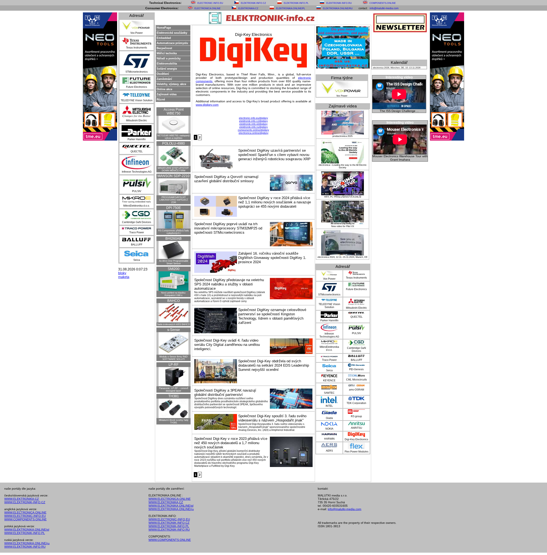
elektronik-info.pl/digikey (253, 124)
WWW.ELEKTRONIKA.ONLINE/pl (26, 529)
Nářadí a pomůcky (169, 58)
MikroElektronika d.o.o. (136, 205)
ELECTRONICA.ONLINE (207, 8)
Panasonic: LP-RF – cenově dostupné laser (173, 389)
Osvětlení (163, 73)
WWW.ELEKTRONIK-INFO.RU (25, 546)
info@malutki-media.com (384, 8)
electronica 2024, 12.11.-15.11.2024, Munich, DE (343, 257)
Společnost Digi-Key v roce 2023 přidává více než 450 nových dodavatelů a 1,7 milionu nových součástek (230, 443)
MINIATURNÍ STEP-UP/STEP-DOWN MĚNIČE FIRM (173, 169)
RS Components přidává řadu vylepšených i (173, 231)
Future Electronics (136, 86)
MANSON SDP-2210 (173, 176)
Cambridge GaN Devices (136, 222)
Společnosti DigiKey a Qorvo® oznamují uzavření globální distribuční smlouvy (226, 179)
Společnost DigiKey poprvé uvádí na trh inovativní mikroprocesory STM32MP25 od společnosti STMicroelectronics (228, 228)
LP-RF (174, 364)
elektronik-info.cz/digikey (253, 121)
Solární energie (167, 68)
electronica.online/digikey (253, 133)
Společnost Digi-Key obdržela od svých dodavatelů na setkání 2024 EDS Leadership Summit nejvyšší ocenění (273, 365)
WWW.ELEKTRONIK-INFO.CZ (24, 502)
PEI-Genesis (356, 369)
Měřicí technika (167, 53)
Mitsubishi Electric (136, 120)
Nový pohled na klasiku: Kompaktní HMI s (173, 294)
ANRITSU (356, 427)
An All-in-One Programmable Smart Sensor (173, 262)
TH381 (173, 396)
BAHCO (173, 300)
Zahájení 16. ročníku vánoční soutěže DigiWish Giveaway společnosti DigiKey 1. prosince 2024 (272, 257)
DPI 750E (173, 208)
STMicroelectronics (136, 71)
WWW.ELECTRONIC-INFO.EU (25, 516)
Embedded (164, 38)
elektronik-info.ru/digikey (253, 127)
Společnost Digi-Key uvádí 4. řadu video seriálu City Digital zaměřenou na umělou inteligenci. (227, 344)
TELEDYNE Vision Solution (137, 100)
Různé (161, 99)
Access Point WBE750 (174, 111)
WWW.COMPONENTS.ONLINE (25, 519)
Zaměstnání (164, 79)
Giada (329, 418)
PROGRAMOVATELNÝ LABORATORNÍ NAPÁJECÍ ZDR (173, 200)
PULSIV (136, 191)
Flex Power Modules (356, 451)
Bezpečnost (164, 48)
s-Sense (173, 330)
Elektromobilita (167, 63)
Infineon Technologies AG (136, 171)
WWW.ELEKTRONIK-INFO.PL (24, 533)
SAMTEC (329, 392)
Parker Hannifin (137, 139)
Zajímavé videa (166, 94)
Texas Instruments (136, 47)
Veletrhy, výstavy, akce (171, 84)
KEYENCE (329, 380)
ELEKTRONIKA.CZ (248, 8)
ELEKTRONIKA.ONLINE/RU (338, 8)
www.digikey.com (207, 104)
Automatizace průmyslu (172, 43)
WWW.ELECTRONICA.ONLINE (25, 512)
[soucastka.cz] (343, 67)
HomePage (164, 27)
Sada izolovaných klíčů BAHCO (173, 324)
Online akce (164, 89)
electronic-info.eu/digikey (253, 118)
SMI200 (173, 269)
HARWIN (329, 438)
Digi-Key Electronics (356, 439)
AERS (329, 450)
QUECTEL (137, 151)
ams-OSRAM (356, 389)
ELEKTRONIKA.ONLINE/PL (290, 8)
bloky (122, 273)
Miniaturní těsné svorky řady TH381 (173, 421)
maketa (123, 277)
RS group (356, 416)
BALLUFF (136, 244)
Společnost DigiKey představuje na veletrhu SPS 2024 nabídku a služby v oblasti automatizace (229, 284)
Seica (136, 259)
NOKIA (329, 428)
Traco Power (136, 232)
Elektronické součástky (172, 32)
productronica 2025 (342, 136)
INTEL (329, 405)
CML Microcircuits (356, 379)
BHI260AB (173, 238)
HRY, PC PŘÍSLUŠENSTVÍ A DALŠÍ (342, 196)
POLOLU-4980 (173, 143)
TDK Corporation (356, 403)
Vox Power (136, 32)
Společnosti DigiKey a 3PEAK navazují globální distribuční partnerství (225, 392)
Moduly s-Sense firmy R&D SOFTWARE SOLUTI (173, 357)
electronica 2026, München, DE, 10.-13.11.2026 (397, 67)
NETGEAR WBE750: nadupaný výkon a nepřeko (173, 136)
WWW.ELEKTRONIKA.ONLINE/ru (27, 543)
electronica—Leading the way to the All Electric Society (343, 166)
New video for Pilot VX (342, 226)
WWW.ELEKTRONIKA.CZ (21, 499)
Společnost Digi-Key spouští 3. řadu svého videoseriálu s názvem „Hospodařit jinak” (272, 418)
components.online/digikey (253, 130)
